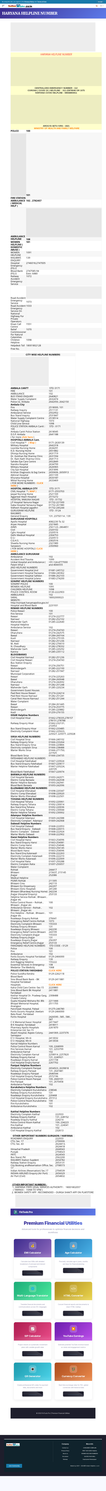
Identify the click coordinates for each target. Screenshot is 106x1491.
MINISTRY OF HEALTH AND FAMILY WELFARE (56, 128)
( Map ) (32, 442)
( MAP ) (32, 491)
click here (27, 436)
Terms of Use (41, 1)
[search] (96, 6)
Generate (33, 1394)
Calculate (73, 1354)
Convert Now (73, 1394)
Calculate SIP (32, 1354)
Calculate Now (33, 1273)
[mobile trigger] (4, 6)
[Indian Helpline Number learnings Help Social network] (21, 6)
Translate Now (32, 1313)
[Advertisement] (53, 36)
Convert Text (73, 1313)
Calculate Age (73, 1270)
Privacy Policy (29, 1)
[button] (14, 1466)
